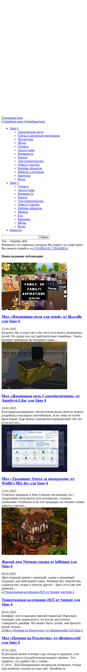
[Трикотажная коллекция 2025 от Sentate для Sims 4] (38, 592)
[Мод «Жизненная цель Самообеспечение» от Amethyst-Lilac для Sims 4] (34, 388)
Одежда (23, 146)
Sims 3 (14, 183)
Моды (22, 143)
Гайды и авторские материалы (39, 135)
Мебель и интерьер (31, 172)
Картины (24, 175)
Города (22, 157)
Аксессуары (26, 150)
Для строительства (31, 161)
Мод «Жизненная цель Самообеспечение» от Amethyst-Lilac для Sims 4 (41, 398)
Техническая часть (30, 132)
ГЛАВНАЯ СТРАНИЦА (51, 248)
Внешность (25, 153)
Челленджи (25, 139)
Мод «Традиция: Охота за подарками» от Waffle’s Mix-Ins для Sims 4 (38, 481)
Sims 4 (14, 128)
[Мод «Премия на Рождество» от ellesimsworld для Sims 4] (42, 630)
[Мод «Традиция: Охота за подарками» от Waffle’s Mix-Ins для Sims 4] (34, 471)
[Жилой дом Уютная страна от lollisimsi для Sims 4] (34, 554)
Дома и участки (28, 164)
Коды (21, 179)
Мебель (23, 212)
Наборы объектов (30, 168)
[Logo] (13, 121)
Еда (20, 215)
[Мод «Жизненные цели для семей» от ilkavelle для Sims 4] (34, 309)
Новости (16, 230)
